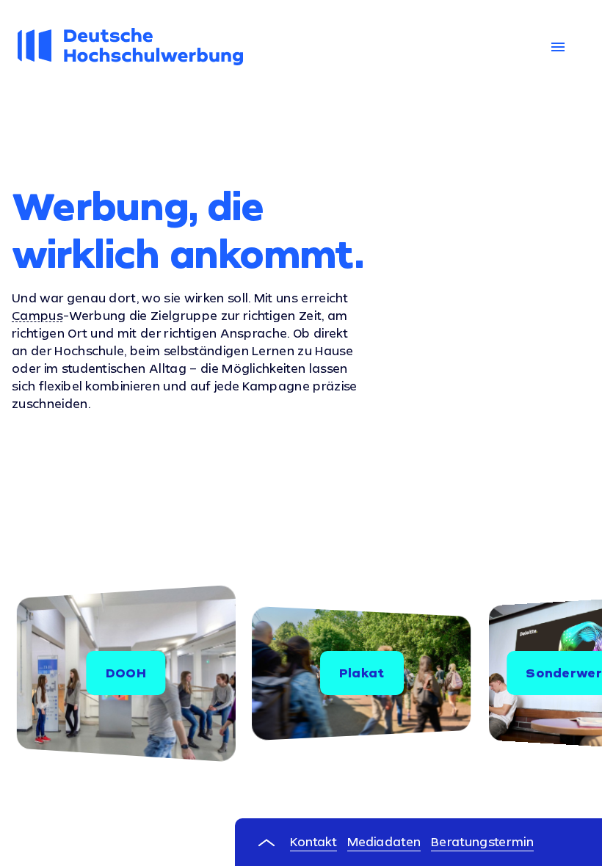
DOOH (126, 673)
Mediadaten (384, 841)
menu (558, 47)
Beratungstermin (482, 841)
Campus (37, 315)
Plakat (362, 673)
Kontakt (313, 841)
